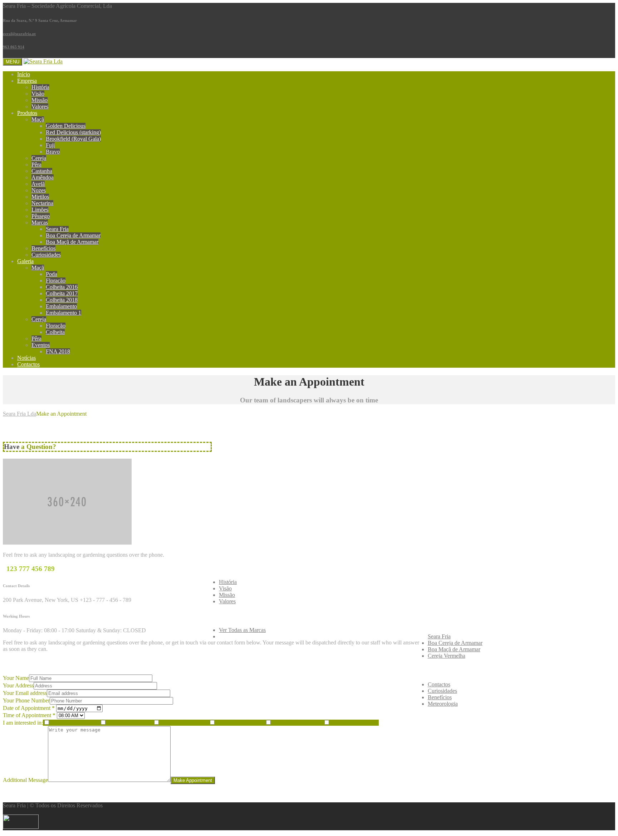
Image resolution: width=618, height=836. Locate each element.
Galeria (25, 261)
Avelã (38, 184)
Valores (39, 106)
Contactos (28, 364)
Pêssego (40, 216)
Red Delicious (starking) (73, 132)
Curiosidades (46, 255)
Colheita (55, 332)
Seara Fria (57, 229)
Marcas (39, 222)
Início (23, 74)
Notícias (26, 358)
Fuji (50, 145)
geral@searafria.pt (19, 34)
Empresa (27, 81)
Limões (39, 210)
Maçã (37, 119)
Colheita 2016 (62, 287)
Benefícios (43, 248)
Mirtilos (40, 197)
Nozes (38, 190)
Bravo (53, 152)
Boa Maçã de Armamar (72, 242)
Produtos (27, 113)
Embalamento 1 (63, 313)
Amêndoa (42, 177)
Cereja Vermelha (446, 656)
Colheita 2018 (62, 300)
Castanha (41, 171)
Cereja (38, 158)
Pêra (36, 164)
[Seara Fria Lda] (43, 61)
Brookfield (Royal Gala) (73, 139)
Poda (51, 274)
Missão (39, 100)
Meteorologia (443, 704)
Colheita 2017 (62, 293)
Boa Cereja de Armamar (73, 235)
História (40, 87)
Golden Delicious (65, 126)
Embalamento (61, 306)
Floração (55, 280)
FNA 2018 (58, 351)
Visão (37, 94)
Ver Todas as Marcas (242, 630)
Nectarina (42, 203)
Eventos (40, 345)
